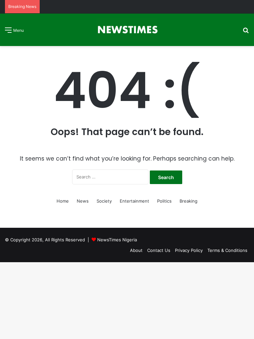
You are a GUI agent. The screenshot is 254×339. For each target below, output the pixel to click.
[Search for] (245, 32)
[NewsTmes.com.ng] (127, 29)
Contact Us (158, 250)
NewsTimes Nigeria (117, 239)
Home (63, 201)
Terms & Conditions (227, 250)
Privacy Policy (189, 250)
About (136, 250)
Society (104, 201)
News (83, 201)
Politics (164, 201)
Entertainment (134, 201)
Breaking (188, 201)
